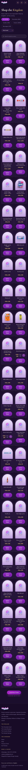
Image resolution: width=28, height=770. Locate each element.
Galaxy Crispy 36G (7, 405)
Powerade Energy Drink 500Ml (20, 488)
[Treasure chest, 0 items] (21, 2)
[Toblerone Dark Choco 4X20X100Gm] (20, 156)
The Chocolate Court (6, 727)
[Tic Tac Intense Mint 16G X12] (20, 453)
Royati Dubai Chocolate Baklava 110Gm (20, 649)
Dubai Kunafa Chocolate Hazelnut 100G (20, 621)
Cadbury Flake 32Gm (7, 137)
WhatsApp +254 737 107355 (8, 752)
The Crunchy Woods (6, 731)
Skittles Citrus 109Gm (7, 325)
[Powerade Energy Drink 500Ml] (20, 480)
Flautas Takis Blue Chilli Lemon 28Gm (20, 54)
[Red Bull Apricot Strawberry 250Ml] (7, 344)
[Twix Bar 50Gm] (20, 264)
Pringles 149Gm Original (7, 245)
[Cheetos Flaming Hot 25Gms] (7, 559)
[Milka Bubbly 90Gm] (7, 372)
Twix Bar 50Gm (20, 271)
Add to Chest (7, 61)
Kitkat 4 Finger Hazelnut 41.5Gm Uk (20, 676)
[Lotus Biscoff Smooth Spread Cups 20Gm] (7, 211)
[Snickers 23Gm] (7, 264)
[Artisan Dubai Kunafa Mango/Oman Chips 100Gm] (7, 100)
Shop (2, 741)
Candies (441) (6, 22)
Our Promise (4, 745)
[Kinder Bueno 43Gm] (20, 344)
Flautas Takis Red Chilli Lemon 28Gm (7, 594)
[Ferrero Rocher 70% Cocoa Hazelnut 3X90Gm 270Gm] (7, 156)
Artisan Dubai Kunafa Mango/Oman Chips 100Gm (7, 110)
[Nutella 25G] (7, 506)
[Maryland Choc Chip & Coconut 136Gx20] (20, 211)
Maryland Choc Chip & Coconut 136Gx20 (20, 219)
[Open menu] (25, 2)
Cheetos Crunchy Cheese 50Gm (7, 541)
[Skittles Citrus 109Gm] (7, 317)
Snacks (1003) (17, 22)
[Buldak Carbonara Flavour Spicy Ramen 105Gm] (7, 72)
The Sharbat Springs (6, 733)
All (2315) (5, 19)
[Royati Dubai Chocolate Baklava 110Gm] (20, 640)
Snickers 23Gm (7, 271)
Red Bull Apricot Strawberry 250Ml (7, 351)
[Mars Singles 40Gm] (20, 506)
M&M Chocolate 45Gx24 (20, 298)
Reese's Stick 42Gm (7, 432)
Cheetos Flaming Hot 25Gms (7, 567)
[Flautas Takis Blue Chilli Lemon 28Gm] (20, 46)
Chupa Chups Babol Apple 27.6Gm (20, 433)
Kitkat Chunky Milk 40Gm (20, 108)
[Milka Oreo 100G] (20, 237)
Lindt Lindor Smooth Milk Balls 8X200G (20, 138)
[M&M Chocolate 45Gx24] (20, 290)
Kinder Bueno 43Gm (20, 351)
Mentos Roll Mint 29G (7, 461)
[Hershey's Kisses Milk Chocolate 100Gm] (20, 398)
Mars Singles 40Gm (20, 513)
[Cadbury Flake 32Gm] (7, 130)
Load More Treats (14, 692)
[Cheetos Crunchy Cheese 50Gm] (7, 532)
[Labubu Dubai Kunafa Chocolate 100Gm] (7, 640)
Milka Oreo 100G (20, 245)
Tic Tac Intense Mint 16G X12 (20, 461)
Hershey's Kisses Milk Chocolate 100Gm (20, 406)
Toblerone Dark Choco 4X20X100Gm (20, 164)
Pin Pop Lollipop (20, 80)
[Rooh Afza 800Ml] (7, 480)
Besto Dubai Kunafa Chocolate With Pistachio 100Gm (7, 621)
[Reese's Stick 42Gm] (7, 425)
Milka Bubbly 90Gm (7, 379)
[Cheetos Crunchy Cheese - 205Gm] (7, 46)
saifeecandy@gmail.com (7, 754)
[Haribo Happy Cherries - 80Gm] (7, 184)
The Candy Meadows (6, 729)
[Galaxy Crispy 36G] (7, 398)
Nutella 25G (7, 513)
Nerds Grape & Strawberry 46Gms (20, 192)
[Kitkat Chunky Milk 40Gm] (20, 100)
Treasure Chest (5, 743)
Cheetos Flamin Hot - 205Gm (20, 541)
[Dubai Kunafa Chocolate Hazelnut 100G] (20, 612)
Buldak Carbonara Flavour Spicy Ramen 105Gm (7, 81)
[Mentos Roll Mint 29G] (7, 453)
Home (2, 739)
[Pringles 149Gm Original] (7, 237)
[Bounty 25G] (7, 290)
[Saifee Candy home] (4, 2)
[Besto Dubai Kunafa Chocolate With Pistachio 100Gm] (7, 612)
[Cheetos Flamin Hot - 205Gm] (20, 532)
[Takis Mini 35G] (20, 586)
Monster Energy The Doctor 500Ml (20, 325)
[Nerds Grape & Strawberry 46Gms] (20, 184)
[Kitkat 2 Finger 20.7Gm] (7, 668)
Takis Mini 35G (20, 593)
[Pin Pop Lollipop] (20, 72)
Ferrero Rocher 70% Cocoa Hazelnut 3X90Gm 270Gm (7, 165)
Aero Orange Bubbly (20, 379)
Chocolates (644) (16, 19)
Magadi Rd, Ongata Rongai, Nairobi (9, 756)
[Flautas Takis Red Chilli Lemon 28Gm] (7, 586)
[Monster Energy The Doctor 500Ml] (20, 317)
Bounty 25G (7, 298)
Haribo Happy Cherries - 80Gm (7, 192)
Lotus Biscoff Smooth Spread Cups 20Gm (7, 219)
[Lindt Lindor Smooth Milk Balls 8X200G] (20, 130)
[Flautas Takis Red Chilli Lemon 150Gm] (20, 559)
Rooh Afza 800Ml (7, 487)
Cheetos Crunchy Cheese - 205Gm (7, 54)
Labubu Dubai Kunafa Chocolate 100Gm (7, 648)
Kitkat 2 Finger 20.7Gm (7, 676)
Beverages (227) (7, 26)
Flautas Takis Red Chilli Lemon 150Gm (20, 567)
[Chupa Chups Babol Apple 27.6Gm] (20, 425)
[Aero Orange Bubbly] (20, 372)
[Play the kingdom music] (17, 2)
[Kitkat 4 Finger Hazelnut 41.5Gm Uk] (20, 668)
